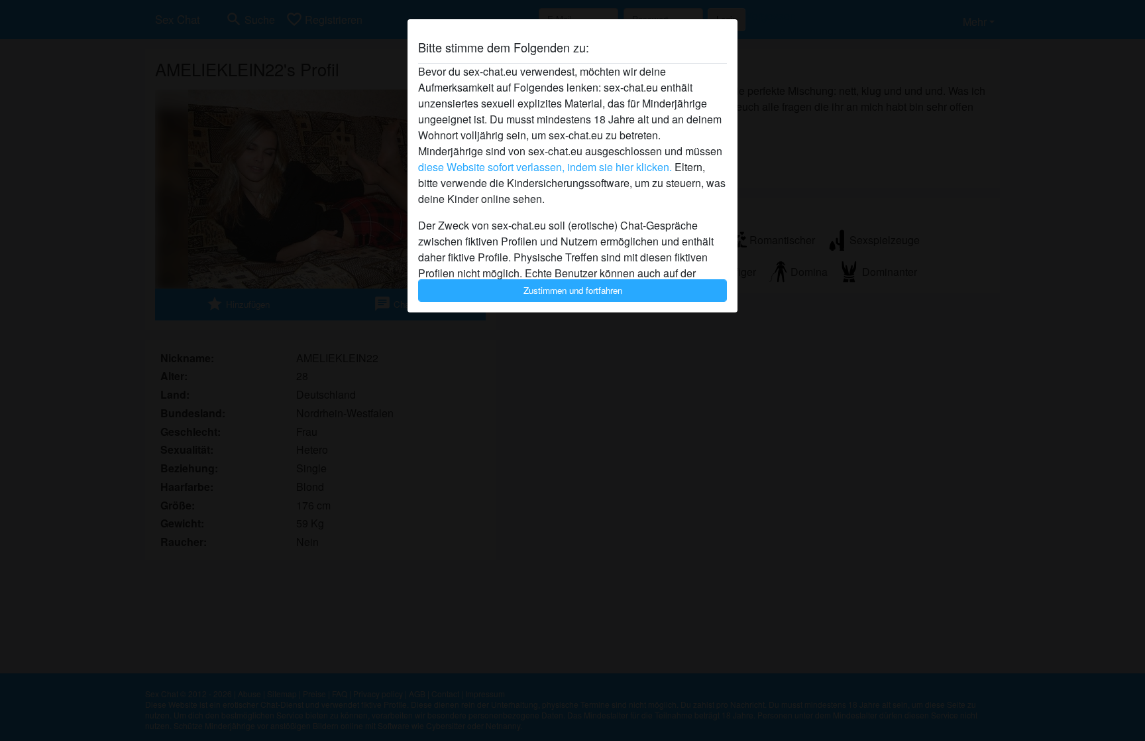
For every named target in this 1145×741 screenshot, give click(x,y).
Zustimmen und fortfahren (572, 290)
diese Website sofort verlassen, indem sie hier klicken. (545, 166)
